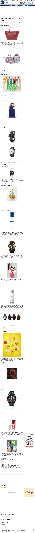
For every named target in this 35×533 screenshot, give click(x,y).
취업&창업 (11, 5)
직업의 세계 (16, 5)
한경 (13, 0)
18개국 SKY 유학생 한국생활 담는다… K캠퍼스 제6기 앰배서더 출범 (10, 465)
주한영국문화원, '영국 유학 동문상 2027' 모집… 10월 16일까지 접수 (10, 464)
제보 (29, 0)
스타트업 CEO (23, 5)
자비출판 (27, 0)
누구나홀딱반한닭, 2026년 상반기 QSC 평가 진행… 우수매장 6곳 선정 (10, 467)
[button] (32, 3)
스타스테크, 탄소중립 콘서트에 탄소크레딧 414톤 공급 (8, 466)
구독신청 (32, 0)
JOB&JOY (3, 17)
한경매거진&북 (2, 0)
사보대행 (25, 0)
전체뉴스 (6, 5)
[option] (25, 3)
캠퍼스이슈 (28, 5)
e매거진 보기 (29, 446)
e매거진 (33, 0)
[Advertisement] (17, 11)
